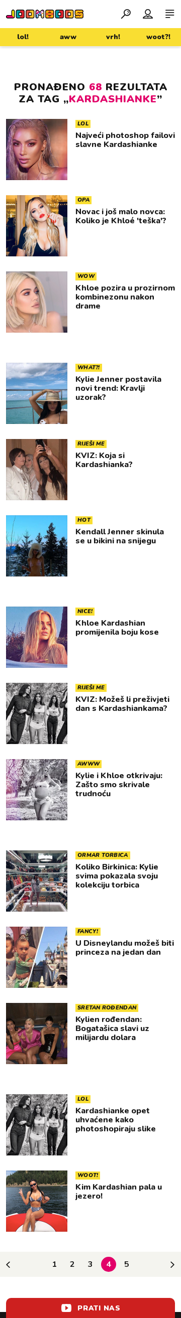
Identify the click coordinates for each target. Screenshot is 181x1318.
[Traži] (126, 14)
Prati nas (98, 1308)
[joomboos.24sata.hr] (44, 14)
